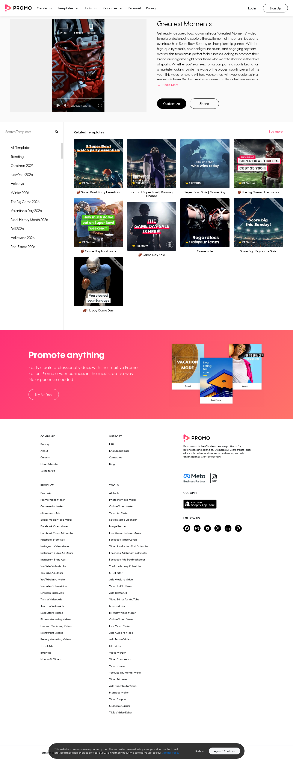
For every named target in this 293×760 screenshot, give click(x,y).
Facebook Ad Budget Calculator (128, 553)
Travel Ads (47, 646)
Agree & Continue (224, 751)
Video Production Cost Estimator (129, 546)
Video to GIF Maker (120, 586)
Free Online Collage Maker (125, 533)
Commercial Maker (52, 506)
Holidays (17, 183)
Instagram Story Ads (53, 559)
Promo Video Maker (53, 499)
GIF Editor (115, 646)
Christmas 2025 (22, 165)
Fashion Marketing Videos (56, 626)
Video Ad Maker (118, 513)
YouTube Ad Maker (52, 572)
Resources (110, 8)
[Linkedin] (228, 528)
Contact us (115, 457)
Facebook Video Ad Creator (57, 533)
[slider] (56, 98)
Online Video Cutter (121, 619)
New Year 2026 (22, 174)
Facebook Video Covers (123, 539)
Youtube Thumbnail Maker (125, 672)
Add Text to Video (120, 639)
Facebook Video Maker (54, 526)
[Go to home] (21, 8)
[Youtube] (207, 528)
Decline (199, 751)
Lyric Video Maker (120, 626)
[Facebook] (194, 478)
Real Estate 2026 (23, 247)
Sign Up (275, 8)
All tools (114, 493)
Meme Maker (117, 606)
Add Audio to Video (121, 632)
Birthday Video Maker (122, 612)
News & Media (49, 464)
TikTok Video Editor (121, 712)
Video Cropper (118, 699)
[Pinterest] (238, 528)
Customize (171, 103)
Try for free (43, 394)
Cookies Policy (170, 752)
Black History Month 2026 (29, 220)
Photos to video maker (122, 499)
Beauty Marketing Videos (56, 639)
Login (252, 8)
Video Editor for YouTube (124, 599)
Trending (17, 156)
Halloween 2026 (23, 238)
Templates (65, 8)
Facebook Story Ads (53, 539)
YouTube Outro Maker (54, 586)
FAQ (112, 444)
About (44, 450)
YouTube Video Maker (54, 566)
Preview (98, 159)
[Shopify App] (217, 504)
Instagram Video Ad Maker (57, 553)
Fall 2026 (17, 229)
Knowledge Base (119, 450)
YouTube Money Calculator (125, 566)
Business (46, 652)
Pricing (151, 8)
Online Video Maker (121, 506)
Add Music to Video (121, 579)
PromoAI (134, 8)
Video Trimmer (118, 679)
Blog (112, 464)
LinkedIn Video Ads (52, 592)
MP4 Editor (115, 572)
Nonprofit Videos (51, 659)
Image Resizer (117, 526)
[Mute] (66, 105)
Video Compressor (120, 659)
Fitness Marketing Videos (56, 619)
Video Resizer (117, 666)
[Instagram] (214, 478)
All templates (20, 147)
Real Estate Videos (52, 612)
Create (42, 8)
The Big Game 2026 (25, 201)
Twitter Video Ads (51, 599)
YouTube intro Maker (53, 579)
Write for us (48, 470)
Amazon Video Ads (52, 606)
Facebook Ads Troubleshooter (127, 559)
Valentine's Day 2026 (26, 211)
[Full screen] (100, 105)
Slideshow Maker (119, 705)
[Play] (58, 105)
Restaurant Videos (52, 632)
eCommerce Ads (50, 513)
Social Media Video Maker (56, 519)
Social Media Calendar (123, 519)
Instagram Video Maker (55, 546)
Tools (88, 8)
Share (204, 103)
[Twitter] (217, 528)
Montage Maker (119, 692)
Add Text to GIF (118, 592)
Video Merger (117, 652)
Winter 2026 (20, 192)
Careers (45, 457)
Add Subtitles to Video (122, 685)
